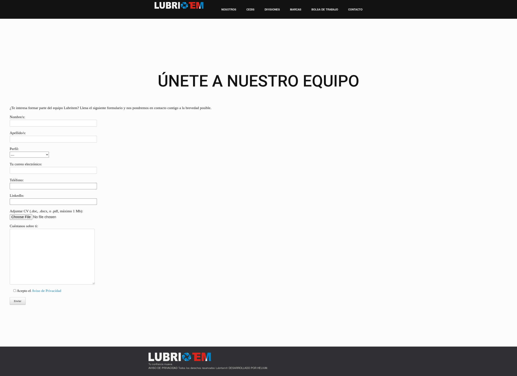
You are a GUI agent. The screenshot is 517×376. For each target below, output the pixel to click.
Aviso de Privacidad (46, 291)
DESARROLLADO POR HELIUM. (248, 368)
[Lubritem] (179, 5)
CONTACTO (355, 9)
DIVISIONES (272, 9)
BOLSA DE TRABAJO (324, 9)
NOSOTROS (228, 9)
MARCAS (295, 9)
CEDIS (250, 9)
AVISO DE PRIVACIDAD (163, 368)
